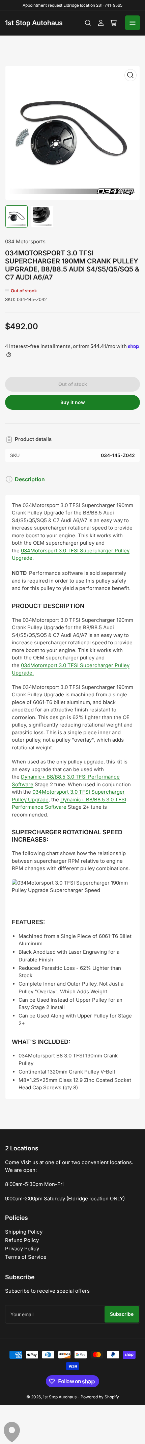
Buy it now (72, 402)
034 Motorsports (25, 241)
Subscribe (122, 1314)
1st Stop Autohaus (34, 23)
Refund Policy (22, 1240)
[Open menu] (132, 22)
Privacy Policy (22, 1248)
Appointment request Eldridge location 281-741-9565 (72, 5)
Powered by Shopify (100, 1396)
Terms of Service (26, 1257)
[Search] (88, 22)
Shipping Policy (23, 1232)
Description (30, 479)
